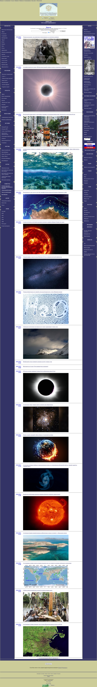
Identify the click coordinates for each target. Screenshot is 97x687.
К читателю (4, 33)
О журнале (86, 194)
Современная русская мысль (7, 117)
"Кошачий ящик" (5, 82)
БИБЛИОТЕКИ (89, 153)
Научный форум (5, 152)
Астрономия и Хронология (7, 136)
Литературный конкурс (6, 190)
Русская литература (88, 136)
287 (51, 658)
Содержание (7, 0)
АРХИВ (7, 208)
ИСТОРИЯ (7, 123)
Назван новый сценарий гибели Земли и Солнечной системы (38, 435)
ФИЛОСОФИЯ (7, 113)
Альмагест (4, 138)
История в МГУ (5, 129)
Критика (3, 54)
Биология (86, 124)
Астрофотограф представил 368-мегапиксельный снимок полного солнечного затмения (44, 67)
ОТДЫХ (89, 170)
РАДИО (89, 163)
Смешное (86, 183)
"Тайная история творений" (7, 78)
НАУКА (89, 25)
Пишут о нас (86, 198)
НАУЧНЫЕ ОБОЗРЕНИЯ (89, 96)
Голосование (27, 0)
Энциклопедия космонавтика (87, 79)
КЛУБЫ (7, 164)
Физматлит (86, 86)
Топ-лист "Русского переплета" (88, 231)
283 (44, 658)
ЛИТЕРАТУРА (7, 25)
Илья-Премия (4, 194)
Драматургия (4, 50)
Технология (86, 130)
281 (40, 658)
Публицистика (4, 37)
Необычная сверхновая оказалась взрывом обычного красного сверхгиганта (41, 494)
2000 (3, 219)
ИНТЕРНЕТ (89, 226)
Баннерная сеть (87, 233)
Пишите (17, 0)
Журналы (86, 214)
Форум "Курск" (5, 156)
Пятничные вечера (5, 168)
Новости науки (87, 247)
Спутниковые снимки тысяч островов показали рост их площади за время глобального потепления (47, 563)
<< (38, 658)
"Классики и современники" (7, 74)
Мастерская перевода (6, 179)
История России (5, 127)
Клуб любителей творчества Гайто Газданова (7, 174)
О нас (12, 0)
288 (53, 658)
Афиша (3, 31)
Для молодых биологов (90, 150)
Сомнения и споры (5, 56)
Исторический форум (6, 158)
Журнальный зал (5, 66)
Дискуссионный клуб (6, 150)
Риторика (3, 104)
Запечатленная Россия (6, 140)
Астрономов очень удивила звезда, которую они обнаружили (38, 404)
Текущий (3, 211)
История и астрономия (88, 53)
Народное (86, 180)
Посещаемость (87, 212)
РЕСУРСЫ (89, 204)
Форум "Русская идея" (6, 154)
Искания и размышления (6, 52)
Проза (3, 46)
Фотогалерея (4, 98)
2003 (3, 213)
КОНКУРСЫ (7, 183)
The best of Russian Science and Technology (89, 254)
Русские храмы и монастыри (5, 107)
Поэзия (3, 48)
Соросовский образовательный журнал (89, 121)
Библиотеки (86, 220)
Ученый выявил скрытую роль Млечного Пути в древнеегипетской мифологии (42, 257)
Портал (2, 0)
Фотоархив (4, 223)
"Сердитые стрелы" (5, 86)
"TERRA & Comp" (87, 102)
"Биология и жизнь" (88, 108)
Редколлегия (86, 190)
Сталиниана (4, 142)
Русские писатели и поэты (89, 216)
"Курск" (3, 39)
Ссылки (51, 673)
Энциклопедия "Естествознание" (87, 82)
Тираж (85, 200)
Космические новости (88, 76)
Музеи (85, 174)
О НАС (89, 186)
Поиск (85, 208)
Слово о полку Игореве (6, 131)
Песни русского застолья (89, 178)
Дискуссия (39, 0)
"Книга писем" (4, 80)
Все (84, 243)
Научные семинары (88, 92)
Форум (3, 205)
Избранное (86, 218)
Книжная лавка (5, 64)
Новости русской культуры (7, 29)
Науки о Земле (87, 126)
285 (47, 658)
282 (42, 658)
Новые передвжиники (6, 96)
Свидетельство (47, 28)
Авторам (85, 192)
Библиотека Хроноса (88, 157)
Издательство (4, 62)
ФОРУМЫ (7, 146)
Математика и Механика (89, 128)
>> (59, 658)
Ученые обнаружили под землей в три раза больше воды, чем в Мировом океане (42, 291)
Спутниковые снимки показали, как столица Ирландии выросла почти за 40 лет (42, 624)
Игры (85, 176)
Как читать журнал (88, 196)
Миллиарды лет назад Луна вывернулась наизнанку (35, 366)
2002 (3, 215)
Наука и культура (87, 57)
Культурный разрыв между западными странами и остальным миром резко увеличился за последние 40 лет (49, 114)
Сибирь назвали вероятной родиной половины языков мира (37, 590)
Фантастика (4, 202)
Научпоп (85, 159)
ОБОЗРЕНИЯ (7, 70)
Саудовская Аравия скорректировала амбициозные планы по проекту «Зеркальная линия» (45, 533)
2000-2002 (90, 59)
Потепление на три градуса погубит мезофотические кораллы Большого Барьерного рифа (45, 192)
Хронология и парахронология (5, 134)
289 (55, 658)
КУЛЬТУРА (7, 90)
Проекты (86, 210)
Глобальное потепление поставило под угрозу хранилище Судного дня (40, 326)
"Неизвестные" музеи (6, 102)
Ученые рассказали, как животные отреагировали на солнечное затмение (41, 37)
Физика (85, 132)
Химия (85, 134)
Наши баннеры (87, 236)
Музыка (3, 100)
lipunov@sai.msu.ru (62, 667)
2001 (3, 217)
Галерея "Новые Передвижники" (48, 675)
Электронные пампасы (6, 200)
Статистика (55, 673)
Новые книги (4, 58)
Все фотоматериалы (6, 225)
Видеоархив (4, 109)
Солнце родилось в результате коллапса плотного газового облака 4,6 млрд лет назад (43, 222)
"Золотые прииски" (5, 84)
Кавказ (3, 42)
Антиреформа (87, 118)
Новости (21, 0)
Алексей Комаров (50, 680)
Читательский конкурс (6, 192)
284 (46, 658)
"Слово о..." (4, 76)
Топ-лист (33, 0)
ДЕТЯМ (7, 198)
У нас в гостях (4, 60)
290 (57, 658)
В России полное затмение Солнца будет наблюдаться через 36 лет (39, 371)
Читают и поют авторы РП (89, 167)
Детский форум (5, 160)
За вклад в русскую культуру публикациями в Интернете (7, 187)
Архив (49, 673)
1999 (3, 221)
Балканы (3, 44)
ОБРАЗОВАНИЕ (89, 112)
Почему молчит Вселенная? (89, 33)
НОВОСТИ (89, 239)
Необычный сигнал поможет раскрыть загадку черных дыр (37, 361)
